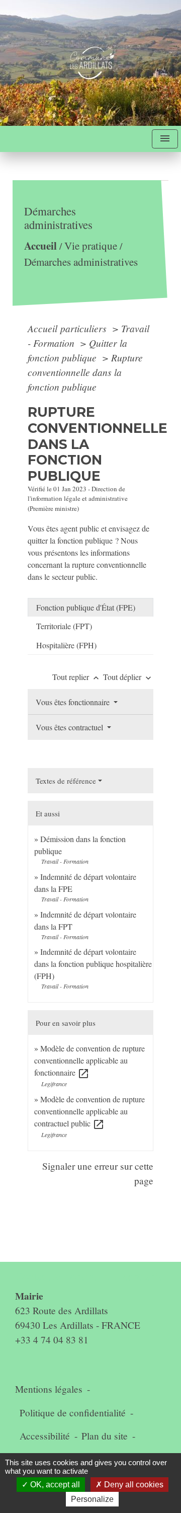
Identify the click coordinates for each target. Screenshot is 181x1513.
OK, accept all (54, 1484)
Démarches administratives (81, 262)
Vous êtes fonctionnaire (74, 702)
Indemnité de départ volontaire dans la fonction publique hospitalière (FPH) (93, 963)
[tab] (90, 607)
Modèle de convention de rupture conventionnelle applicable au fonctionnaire (89, 1060)
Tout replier (76, 676)
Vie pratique (90, 246)
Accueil (40, 246)
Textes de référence (66, 781)
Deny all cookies (132, 1484)
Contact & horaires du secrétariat (90, 1276)
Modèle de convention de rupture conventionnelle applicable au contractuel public (89, 1111)
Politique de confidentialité (73, 1412)
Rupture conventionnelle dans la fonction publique (85, 372)
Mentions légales (48, 1389)
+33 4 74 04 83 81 (51, 1339)
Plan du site (104, 1435)
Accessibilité (45, 1435)
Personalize (92, 1499)
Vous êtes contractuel (70, 727)
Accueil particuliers (68, 328)
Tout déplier (128, 676)
